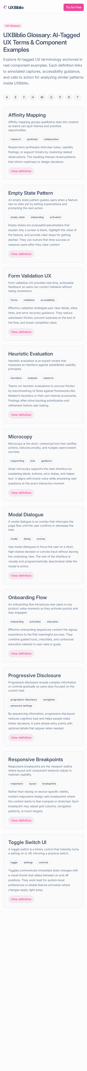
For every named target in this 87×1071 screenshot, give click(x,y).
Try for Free (73, 7)
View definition (21, 171)
